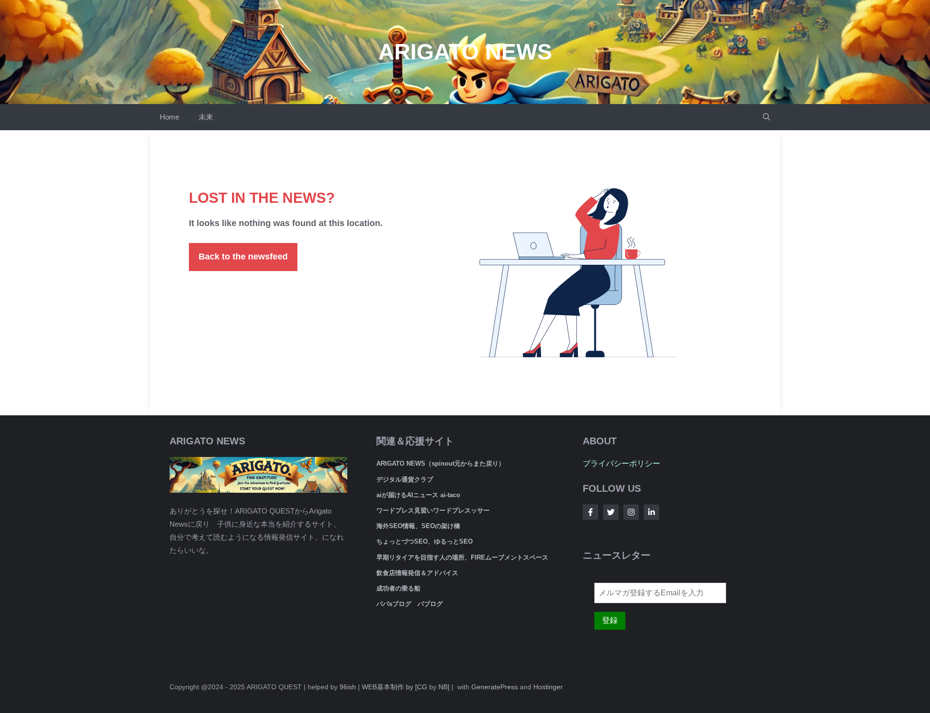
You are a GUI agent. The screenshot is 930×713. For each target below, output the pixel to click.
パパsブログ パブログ (409, 603)
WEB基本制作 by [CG (394, 687)
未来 (206, 117)
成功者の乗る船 (398, 588)
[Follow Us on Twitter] (611, 512)
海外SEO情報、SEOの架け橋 (418, 526)
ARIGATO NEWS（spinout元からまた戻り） (440, 463)
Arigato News (465, 51)
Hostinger (548, 687)
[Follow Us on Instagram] (631, 512)
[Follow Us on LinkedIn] (651, 512)
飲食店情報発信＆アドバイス (417, 572)
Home (169, 117)
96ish (348, 687)
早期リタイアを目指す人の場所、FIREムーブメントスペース (462, 557)
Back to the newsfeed (243, 256)
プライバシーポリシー (621, 463)
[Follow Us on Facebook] (590, 512)
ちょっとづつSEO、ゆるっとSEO (424, 541)
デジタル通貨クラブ (404, 479)
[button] (766, 117)
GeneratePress (494, 687)
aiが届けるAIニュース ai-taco (418, 495)
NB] (444, 687)
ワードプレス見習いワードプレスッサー (433, 510)
